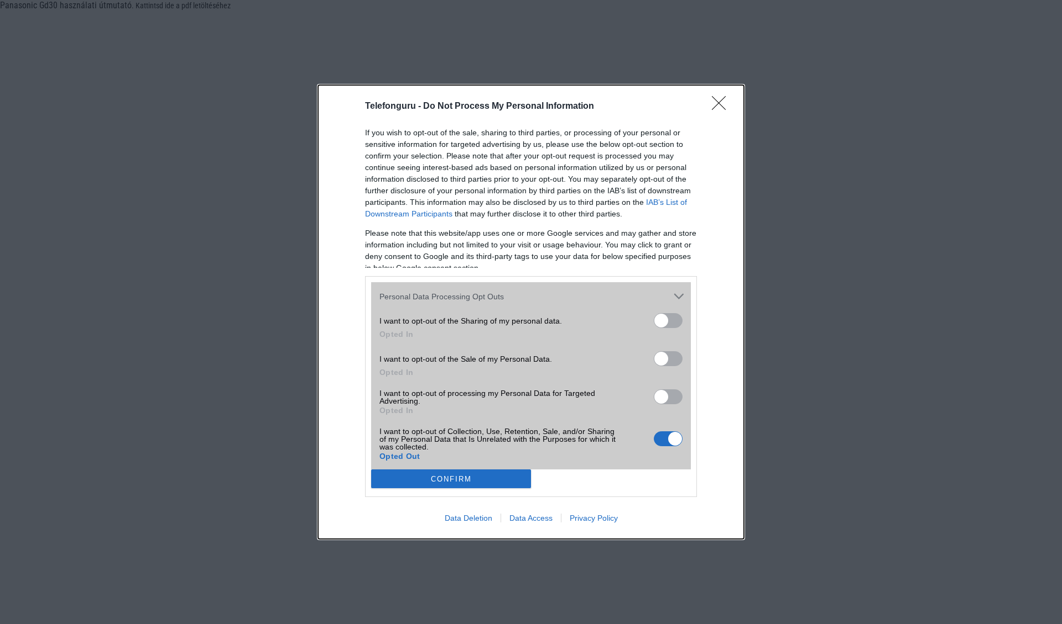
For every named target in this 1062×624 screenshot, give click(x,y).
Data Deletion (468, 518)
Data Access (531, 518)
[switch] (668, 320)
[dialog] (531, 312)
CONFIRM (451, 479)
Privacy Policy (594, 518)
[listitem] (531, 296)
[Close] (722, 106)
